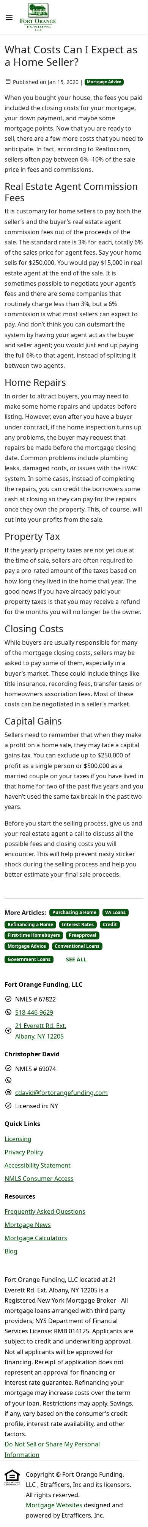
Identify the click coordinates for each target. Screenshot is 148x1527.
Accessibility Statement (38, 1165)
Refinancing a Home (30, 924)
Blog (11, 1251)
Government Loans (29, 959)
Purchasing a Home (74, 912)
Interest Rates (78, 924)
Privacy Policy (24, 1152)
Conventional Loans (77, 946)
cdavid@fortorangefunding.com (61, 1092)
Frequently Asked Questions (45, 1211)
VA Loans (115, 912)
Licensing (18, 1139)
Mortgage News (28, 1225)
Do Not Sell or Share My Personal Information (52, 1449)
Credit (110, 924)
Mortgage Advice (104, 81)
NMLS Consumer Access (39, 1178)
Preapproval (82, 935)
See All (76, 959)
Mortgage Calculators (36, 1238)
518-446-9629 (34, 1012)
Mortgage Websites (55, 1505)
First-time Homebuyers (34, 935)
